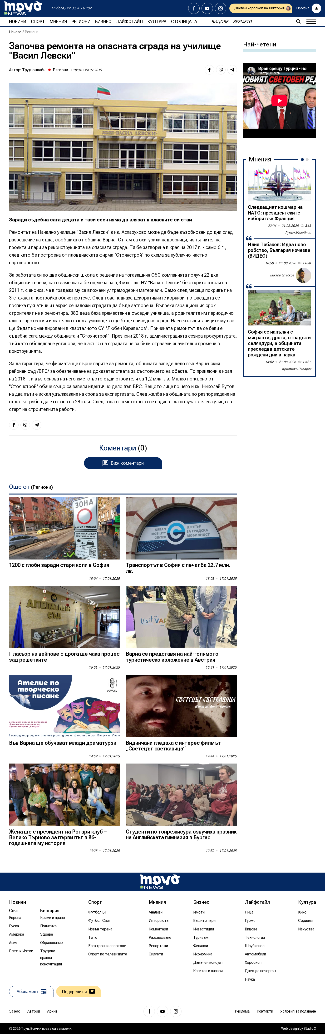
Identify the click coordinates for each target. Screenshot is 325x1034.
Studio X (310, 1028)
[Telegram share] (232, 70)
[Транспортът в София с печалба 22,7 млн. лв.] (181, 528)
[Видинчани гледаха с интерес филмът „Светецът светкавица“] (181, 706)
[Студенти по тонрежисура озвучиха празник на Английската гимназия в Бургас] (181, 795)
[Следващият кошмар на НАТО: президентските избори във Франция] (279, 183)
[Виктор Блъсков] (303, 275)
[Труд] (160, 881)
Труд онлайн (33, 69)
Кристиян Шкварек (296, 369)
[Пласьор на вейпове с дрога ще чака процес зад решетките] (64, 617)
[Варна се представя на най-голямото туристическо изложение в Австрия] (181, 617)
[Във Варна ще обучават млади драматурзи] (64, 706)
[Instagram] (220, 8)
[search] (298, 21)
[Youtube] (207, 8)
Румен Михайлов (298, 233)
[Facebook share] (209, 70)
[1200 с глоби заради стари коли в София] (64, 528)
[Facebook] (194, 8)
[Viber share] (221, 70)
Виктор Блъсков (282, 275)
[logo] (23, 8)
